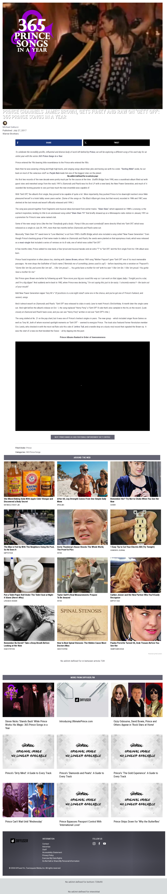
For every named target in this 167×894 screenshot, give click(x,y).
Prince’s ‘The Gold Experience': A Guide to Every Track (136, 775)
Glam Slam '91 (78, 213)
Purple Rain (54, 173)
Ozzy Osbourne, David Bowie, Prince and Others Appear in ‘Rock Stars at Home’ (135, 723)
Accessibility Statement (52, 852)
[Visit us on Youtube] (105, 843)
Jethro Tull (79, 326)
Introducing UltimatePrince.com (76, 721)
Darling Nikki (127, 169)
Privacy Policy (48, 855)
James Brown (71, 259)
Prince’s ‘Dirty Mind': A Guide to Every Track (28, 773)
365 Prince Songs (33, 452)
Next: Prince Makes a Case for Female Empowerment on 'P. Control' (83, 437)
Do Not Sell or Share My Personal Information (60, 861)
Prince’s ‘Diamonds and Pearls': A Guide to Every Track (81, 775)
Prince (92, 152)
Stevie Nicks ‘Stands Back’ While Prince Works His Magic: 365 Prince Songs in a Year (26, 725)
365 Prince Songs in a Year (50, 156)
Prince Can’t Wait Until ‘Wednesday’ (23, 821)
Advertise (46, 847)
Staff (44, 850)
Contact (45, 844)
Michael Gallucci (11, 127)
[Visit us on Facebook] (100, 843)
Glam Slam (103, 209)
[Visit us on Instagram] (95, 843)
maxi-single (25, 242)
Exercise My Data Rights (52, 858)
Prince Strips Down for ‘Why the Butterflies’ (137, 821)
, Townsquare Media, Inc (35, 868)
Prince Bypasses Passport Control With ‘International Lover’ (80, 823)
